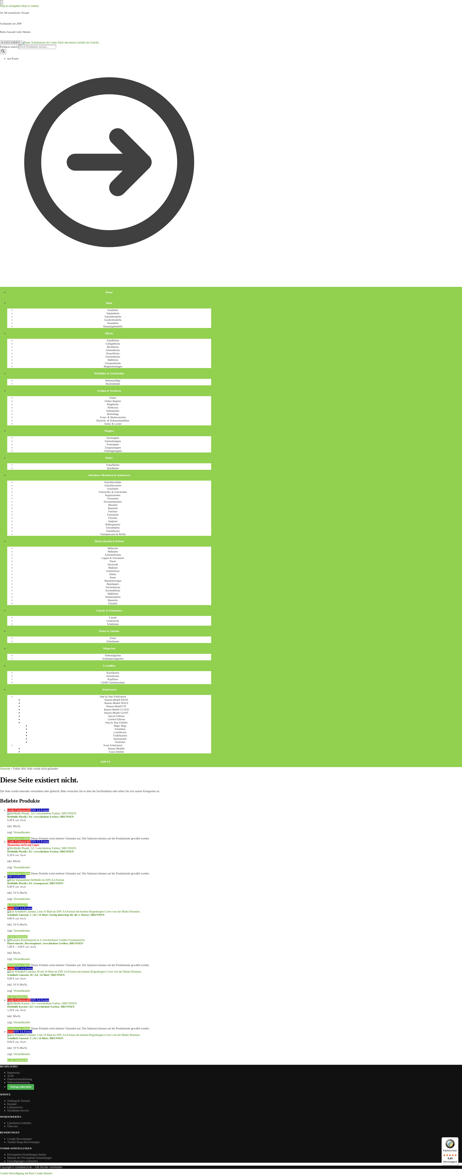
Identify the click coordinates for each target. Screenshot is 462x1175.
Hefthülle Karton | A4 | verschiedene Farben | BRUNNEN (41, 1006)
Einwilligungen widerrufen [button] (22, 1161)
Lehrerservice (15, 1107)
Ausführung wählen (18, 838)
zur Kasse (12, 58)
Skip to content (30, 5)
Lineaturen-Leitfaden (19, 1122)
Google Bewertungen (19, 1138)
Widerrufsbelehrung (18, 1082)
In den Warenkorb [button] (17, 905)
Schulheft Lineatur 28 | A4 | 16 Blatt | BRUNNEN (36, 974)
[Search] (3, 51)
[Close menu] (1, 2)
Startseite (5, 768)
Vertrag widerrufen (20, 1087)
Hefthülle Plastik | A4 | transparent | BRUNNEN (35, 883)
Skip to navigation (10, 5)
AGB (10, 1075)
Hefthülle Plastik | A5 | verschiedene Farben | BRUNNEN (40, 851)
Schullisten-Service (18, 1110)
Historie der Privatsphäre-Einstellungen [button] (29, 1157)
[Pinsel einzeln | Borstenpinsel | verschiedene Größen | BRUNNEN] (109, 940)
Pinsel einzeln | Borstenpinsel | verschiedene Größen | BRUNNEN (45, 943)
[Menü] (456, 1139)
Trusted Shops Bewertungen (23, 1142)
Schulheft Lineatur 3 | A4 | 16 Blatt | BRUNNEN (35, 1038)
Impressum (13, 1072)
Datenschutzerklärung (19, 1079)
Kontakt (11, 1104)
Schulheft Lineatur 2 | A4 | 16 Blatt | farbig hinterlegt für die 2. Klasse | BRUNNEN (55, 914)
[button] (4, 273)
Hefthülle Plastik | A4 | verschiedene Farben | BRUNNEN (40, 816)
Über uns (12, 1126)
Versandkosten (21, 832)
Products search (9, 46)
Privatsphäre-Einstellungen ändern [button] (26, 1154)
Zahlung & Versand (18, 1100)
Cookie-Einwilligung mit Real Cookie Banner (26, 1173)
